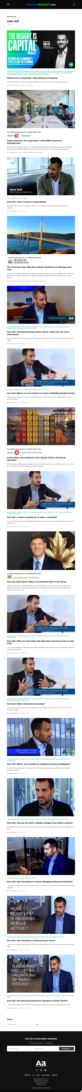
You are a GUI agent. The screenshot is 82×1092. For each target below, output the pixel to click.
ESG (23, 389)
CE (33, 1075)
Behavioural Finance (28, 71)
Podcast (45, 73)
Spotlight (20, 74)
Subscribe (65, 1048)
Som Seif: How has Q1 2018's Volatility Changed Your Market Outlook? (40, 823)
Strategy (31, 74)
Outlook (40, 73)
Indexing (32, 937)
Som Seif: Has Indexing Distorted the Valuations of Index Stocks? (37, 1001)
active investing (11, 512)
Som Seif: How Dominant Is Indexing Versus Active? (31, 940)
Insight (72, 71)
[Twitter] (36, 1070)
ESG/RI (26, 389)
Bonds (16, 759)
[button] (8, 4)
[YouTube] (45, 1070)
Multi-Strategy (33, 73)
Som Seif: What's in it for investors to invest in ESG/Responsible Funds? (41, 393)
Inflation (67, 71)
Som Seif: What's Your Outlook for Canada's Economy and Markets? (39, 764)
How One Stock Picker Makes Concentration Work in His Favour (36, 582)
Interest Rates (11, 73)
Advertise (54, 1075)
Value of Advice (44, 74)
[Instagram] (41, 1070)
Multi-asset (24, 73)
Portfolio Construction (56, 73)
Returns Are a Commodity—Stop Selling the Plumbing (32, 78)
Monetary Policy (11, 328)
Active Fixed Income (12, 71)
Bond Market (10, 759)
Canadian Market (40, 71)
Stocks (26, 74)
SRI (44, 389)
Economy (47, 71)
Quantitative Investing (65, 512)
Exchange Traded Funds (57, 71)
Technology (54, 819)
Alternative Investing (23, 512)
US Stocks (37, 74)
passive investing (65, 636)
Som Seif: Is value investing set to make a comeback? (32, 517)
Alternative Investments (14, 326)
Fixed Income (51, 759)
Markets (18, 73)
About (38, 1075)
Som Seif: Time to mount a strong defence (26, 202)
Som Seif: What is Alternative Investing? (26, 704)
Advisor (20, 71)
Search (37, 1024)
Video (34, 328)
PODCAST (27, 1075)
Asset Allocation (49, 698)
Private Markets (67, 73)
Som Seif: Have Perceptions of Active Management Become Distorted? (40, 882)
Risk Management (12, 74)
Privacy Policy (46, 1075)
